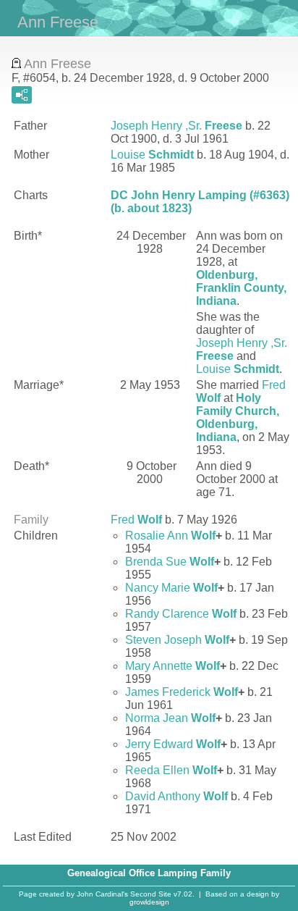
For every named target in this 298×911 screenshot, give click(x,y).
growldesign (149, 902)
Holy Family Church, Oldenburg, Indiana (237, 417)
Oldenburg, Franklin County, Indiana (241, 288)
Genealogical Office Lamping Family (149, 873)
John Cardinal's (102, 894)
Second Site (150, 894)
